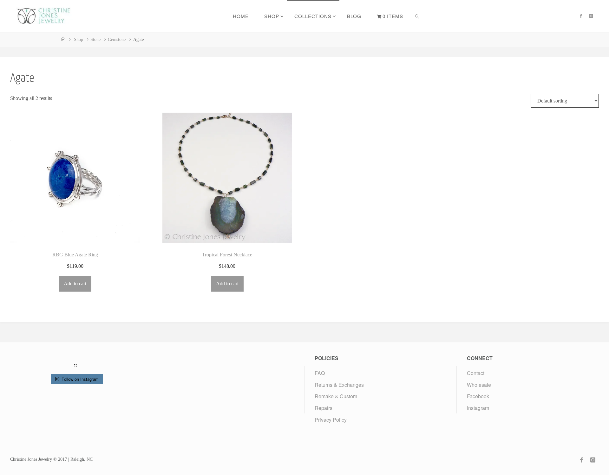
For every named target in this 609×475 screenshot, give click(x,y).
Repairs (323, 408)
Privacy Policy (331, 419)
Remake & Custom (336, 396)
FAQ (320, 373)
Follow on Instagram (80, 379)
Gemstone (117, 39)
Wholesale (479, 384)
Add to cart (75, 283)
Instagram (478, 408)
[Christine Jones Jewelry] (43, 15)
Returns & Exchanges (339, 384)
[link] (417, 16)
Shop (78, 39)
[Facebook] (581, 16)
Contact (475, 373)
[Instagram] (591, 16)
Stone (95, 39)
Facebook (478, 396)
